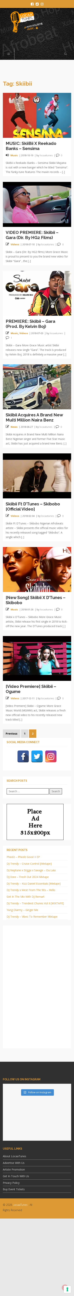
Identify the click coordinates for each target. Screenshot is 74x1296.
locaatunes (46, 155)
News (14, 427)
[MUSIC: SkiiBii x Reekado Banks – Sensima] (37, 115)
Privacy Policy (11, 1183)
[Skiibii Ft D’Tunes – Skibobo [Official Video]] (37, 475)
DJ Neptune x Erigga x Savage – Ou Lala (31, 870)
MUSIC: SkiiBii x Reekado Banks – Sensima (31, 146)
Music (14, 155)
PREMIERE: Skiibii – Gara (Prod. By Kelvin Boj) (30, 324)
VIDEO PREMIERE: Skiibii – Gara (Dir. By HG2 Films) (32, 235)
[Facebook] (23, 756)
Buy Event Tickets (14, 1189)
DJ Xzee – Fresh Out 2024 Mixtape (28, 877)
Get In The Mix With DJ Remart (25, 896)
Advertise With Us (13, 1163)
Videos (15, 244)
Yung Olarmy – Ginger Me (22, 910)
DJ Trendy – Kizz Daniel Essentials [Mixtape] (34, 883)
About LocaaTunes (14, 1156)
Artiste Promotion (14, 1169)
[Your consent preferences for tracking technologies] (67, 1289)
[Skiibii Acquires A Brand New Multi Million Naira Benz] (37, 386)
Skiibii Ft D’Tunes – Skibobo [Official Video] (33, 506)
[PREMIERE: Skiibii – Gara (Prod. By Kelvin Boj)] (37, 293)
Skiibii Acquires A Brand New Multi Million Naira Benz (34, 417)
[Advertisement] (37, 1257)
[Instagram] (51, 756)
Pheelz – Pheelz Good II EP (23, 857)
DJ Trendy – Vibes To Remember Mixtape (32, 916)
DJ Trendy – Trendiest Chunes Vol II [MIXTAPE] (35, 903)
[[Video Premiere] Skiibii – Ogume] (37, 658)
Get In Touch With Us (16, 1176)
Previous (11, 733)
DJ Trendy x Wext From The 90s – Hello (31, 890)
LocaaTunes (20, 1205)
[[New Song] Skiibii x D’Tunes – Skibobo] (37, 569)
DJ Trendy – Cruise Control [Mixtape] (29, 863)
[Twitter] (37, 756)
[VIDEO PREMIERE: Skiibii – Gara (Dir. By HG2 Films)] (37, 204)
